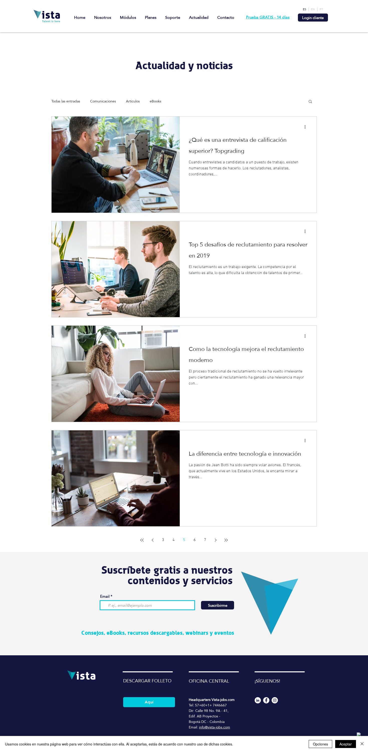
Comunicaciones (103, 101)
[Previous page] (152, 540)
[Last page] (226, 540)
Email (105, 596)
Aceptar (345, 743)
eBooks (155, 101)
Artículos (133, 101)
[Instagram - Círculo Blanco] (275, 700)
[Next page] (215, 540)
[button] (310, 101)
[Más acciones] (307, 127)
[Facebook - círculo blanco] (266, 700)
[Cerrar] (362, 744)
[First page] (141, 540)
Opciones (320, 743)
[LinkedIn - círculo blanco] (258, 700)
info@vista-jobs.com (214, 727)
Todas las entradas (65, 101)
